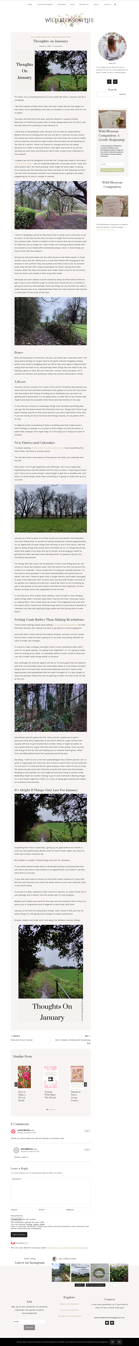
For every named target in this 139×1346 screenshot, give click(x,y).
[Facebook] (112, 1323)
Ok (112, 1342)
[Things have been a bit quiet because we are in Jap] (61, 1273)
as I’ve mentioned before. (65, 625)
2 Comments (57, 46)
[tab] (46, 1109)
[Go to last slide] (16, 1084)
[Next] (85, 1084)
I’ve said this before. (24, 164)
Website (70, 1210)
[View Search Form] (115, 4)
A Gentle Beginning (45, 4)
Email (42, 1210)
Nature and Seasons (43, 37)
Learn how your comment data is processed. (68, 1248)
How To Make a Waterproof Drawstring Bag (73, 1039)
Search (122, 94)
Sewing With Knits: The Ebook (50, 1095)
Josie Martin (23, 1130)
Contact (107, 4)
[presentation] (24, 1077)
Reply (87, 1131)
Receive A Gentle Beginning (112, 170)
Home (30, 4)
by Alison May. (47, 448)
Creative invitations (69, 1310)
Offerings (62, 4)
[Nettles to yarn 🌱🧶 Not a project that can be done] (99, 1273)
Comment (17, 1179)
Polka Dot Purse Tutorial (22, 1038)
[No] (137, 1342)
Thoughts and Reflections (60, 37)
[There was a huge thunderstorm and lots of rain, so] (119, 1273)
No (119, 1342)
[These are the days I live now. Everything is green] (80, 1273)
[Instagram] (107, 1323)
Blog (73, 4)
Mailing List (84, 4)
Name (15, 1210)
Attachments (17, 1216)
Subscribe (29, 1327)
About (96, 4)
